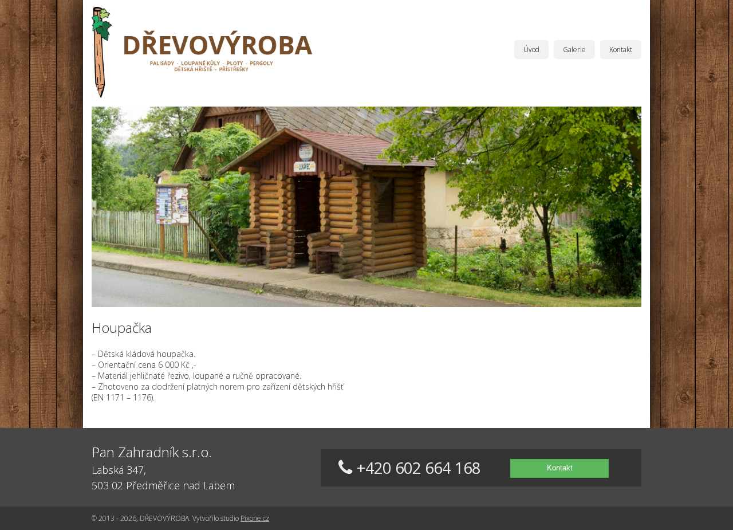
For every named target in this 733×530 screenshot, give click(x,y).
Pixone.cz (255, 518)
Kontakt (620, 49)
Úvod (531, 49)
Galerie (574, 49)
